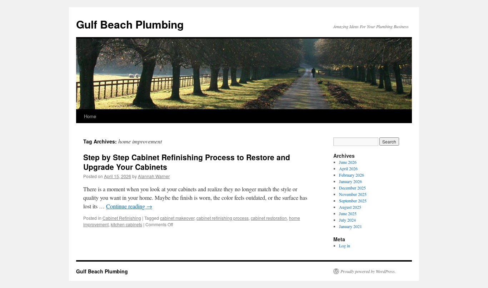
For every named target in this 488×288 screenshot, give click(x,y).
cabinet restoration (269, 218)
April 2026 (348, 168)
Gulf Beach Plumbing (130, 24)
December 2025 (352, 188)
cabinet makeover (177, 218)
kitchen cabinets (126, 224)
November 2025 (353, 194)
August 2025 (350, 207)
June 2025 (348, 213)
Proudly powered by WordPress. (368, 271)
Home (90, 116)
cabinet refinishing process (222, 218)
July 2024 (347, 220)
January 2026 (350, 181)
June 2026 (348, 162)
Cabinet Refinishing (122, 218)
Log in (344, 245)
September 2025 (353, 200)
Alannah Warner (154, 176)
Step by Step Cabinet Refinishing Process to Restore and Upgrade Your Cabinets (186, 162)
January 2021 (350, 226)
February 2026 (351, 175)
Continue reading (129, 206)
